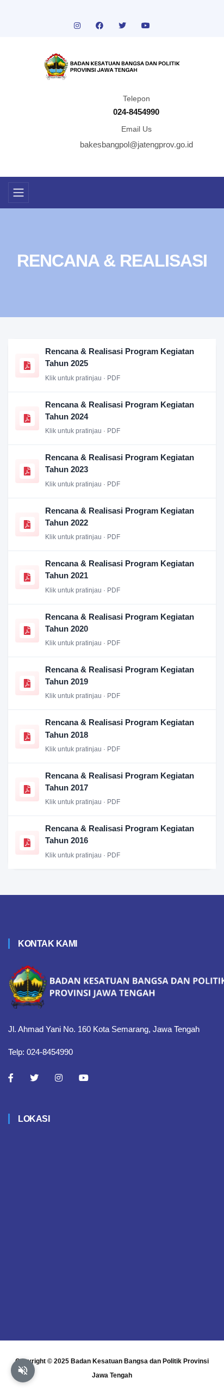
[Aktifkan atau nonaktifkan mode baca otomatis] (23, 1370)
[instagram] (78, 25)
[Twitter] (34, 1078)
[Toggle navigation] (18, 192)
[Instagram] (59, 1078)
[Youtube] (84, 1078)
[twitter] (123, 25)
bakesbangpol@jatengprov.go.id (136, 144)
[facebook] (100, 25)
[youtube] (146, 25)
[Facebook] (11, 1078)
